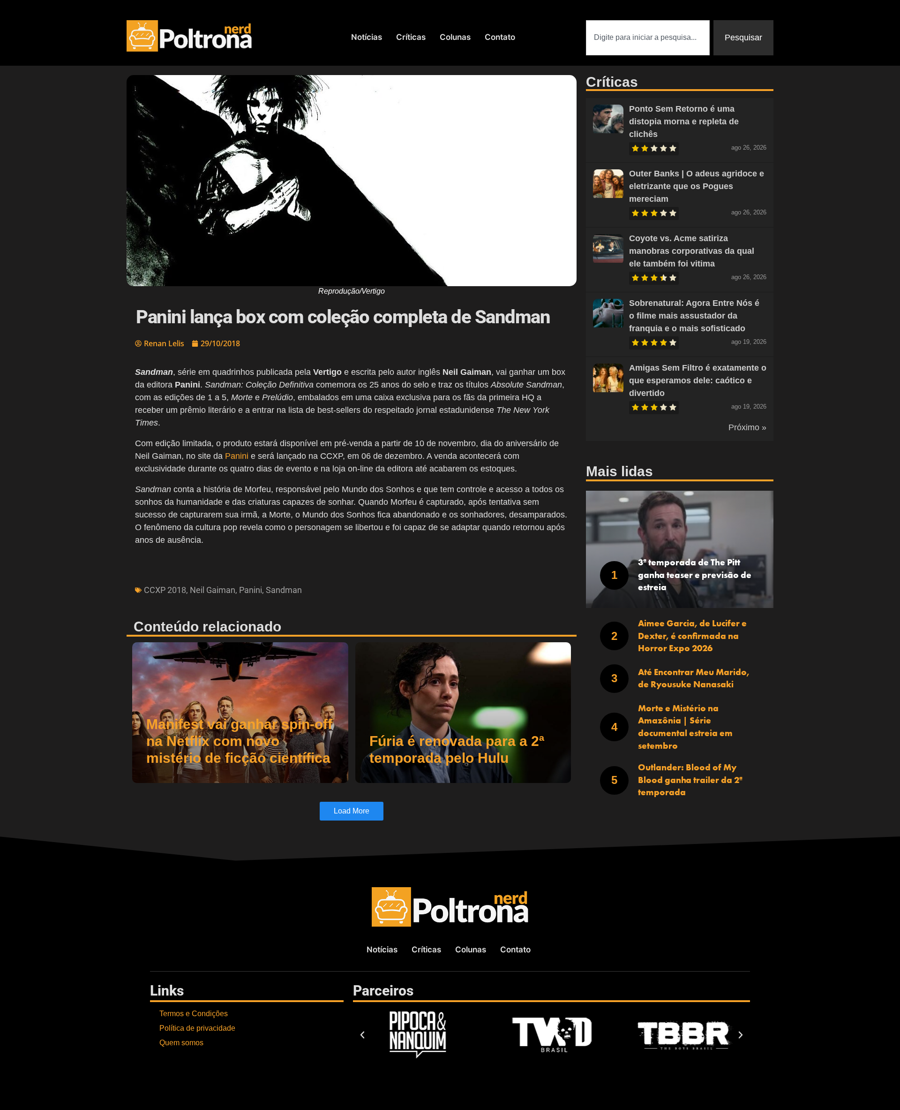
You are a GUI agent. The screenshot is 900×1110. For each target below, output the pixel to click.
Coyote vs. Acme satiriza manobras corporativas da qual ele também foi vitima (691, 251)
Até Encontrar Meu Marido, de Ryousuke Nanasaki (694, 678)
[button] (362, 1035)
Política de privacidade (197, 1028)
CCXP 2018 (165, 590)
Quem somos (181, 1043)
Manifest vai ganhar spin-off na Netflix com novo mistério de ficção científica (239, 741)
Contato (500, 37)
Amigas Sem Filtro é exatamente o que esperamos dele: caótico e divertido (697, 380)
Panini (236, 456)
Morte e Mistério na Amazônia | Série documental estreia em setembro (685, 727)
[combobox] (648, 37)
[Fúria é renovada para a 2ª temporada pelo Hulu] (463, 712)
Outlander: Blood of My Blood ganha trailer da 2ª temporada (690, 779)
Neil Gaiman (212, 590)
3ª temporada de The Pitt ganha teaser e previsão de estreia (694, 574)
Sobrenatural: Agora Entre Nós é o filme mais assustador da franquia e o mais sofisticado (694, 315)
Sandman (284, 590)
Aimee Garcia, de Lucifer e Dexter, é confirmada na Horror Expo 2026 (692, 635)
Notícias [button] (366, 37)
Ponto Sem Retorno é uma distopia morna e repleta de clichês (684, 121)
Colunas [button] (455, 37)
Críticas (411, 37)
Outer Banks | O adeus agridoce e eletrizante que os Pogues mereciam (696, 186)
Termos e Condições (193, 1014)
